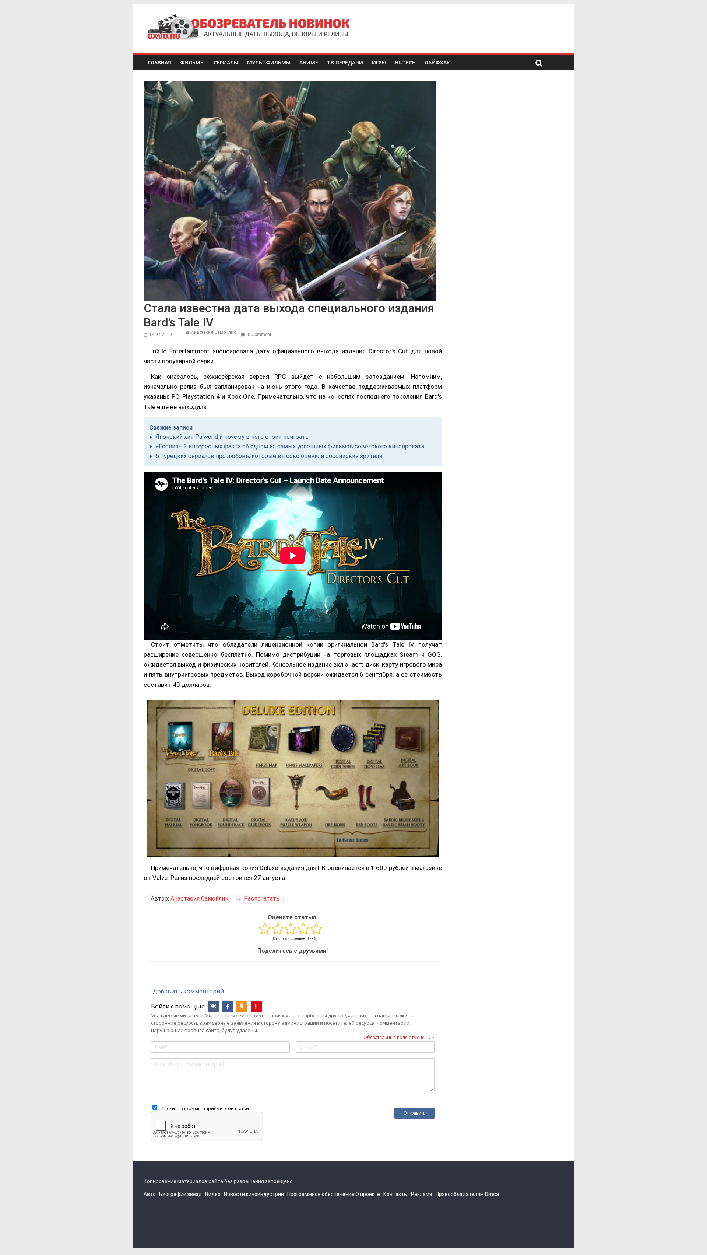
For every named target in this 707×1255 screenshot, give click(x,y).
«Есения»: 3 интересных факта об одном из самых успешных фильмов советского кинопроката (290, 446)
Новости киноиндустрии (254, 1194)
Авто (150, 1194)
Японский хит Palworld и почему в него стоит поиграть (232, 436)
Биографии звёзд (180, 1194)
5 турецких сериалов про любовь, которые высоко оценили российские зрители (269, 455)
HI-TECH (405, 62)
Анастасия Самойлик (213, 332)
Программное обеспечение (320, 1194)
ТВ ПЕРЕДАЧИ (345, 62)
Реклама (421, 1194)
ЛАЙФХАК (437, 62)
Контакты (395, 1194)
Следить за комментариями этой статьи (205, 1108)
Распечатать (260, 898)
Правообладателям (460, 1194)
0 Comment (259, 334)
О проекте (367, 1194)
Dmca (492, 1194)
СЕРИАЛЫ (226, 62)
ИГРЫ (379, 62)
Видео (213, 1194)
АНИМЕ (308, 62)
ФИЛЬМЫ (192, 62)
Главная (159, 62)
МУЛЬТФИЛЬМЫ (269, 62)
